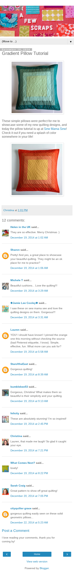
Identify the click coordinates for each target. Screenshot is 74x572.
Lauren (15, 329)
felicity (14, 413)
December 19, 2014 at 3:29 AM (29, 290)
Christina (16, 436)
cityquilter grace (20, 508)
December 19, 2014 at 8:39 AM (29, 374)
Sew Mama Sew (55, 128)
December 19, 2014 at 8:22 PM (29, 473)
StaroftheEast (19, 363)
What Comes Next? (22, 462)
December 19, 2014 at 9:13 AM (29, 401)
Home (37, 554)
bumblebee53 (19, 386)
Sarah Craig (17, 485)
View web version (37, 561)
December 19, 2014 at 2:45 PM (29, 423)
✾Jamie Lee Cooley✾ (24, 302)
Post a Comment (15, 531)
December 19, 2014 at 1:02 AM (29, 237)
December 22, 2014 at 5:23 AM (29, 522)
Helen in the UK (20, 227)
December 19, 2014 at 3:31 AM (29, 317)
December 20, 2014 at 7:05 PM (29, 495)
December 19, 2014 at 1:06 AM (29, 267)
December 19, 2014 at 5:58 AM (29, 351)
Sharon (15, 249)
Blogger (44, 568)
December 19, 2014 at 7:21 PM (29, 450)
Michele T (16, 280)
